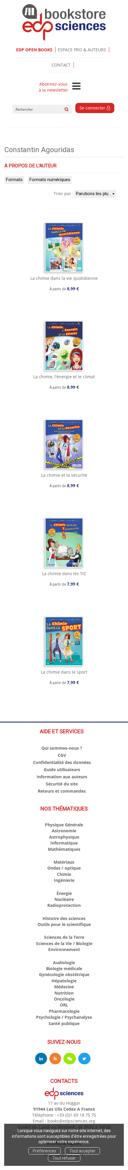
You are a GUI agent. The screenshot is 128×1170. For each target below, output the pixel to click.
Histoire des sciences (64, 918)
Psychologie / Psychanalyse (64, 1017)
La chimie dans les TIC (64, 573)
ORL (64, 1005)
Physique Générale (64, 825)
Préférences (44, 1151)
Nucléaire (64, 899)
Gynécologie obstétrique (64, 974)
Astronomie (64, 830)
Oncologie (64, 999)
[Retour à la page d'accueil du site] (64, 22)
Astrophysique (64, 837)
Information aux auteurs (62, 777)
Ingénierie (64, 880)
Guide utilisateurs (62, 769)
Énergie (64, 893)
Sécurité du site (62, 784)
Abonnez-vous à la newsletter (53, 87)
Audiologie (64, 962)
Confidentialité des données (62, 762)
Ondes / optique (64, 868)
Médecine (64, 987)
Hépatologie (64, 981)
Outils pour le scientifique (64, 924)
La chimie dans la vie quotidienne (64, 278)
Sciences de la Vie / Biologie (64, 943)
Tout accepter (82, 1151)
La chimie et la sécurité (64, 475)
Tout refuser (64, 1158)
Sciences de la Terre (64, 937)
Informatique (64, 843)
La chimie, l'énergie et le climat (64, 376)
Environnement (64, 949)
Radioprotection (64, 905)
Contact (61, 65)
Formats (14, 179)
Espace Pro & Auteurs (82, 50)
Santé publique (64, 1023)
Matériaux (64, 862)
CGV (62, 755)
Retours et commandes (62, 791)
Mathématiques (64, 849)
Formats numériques (49, 179)
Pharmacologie (64, 1011)
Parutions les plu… (94, 193)
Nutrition (64, 993)
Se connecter (93, 108)
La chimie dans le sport (64, 672)
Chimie (64, 874)
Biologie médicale (64, 968)
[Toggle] (76, 86)
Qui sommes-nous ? (61, 748)
